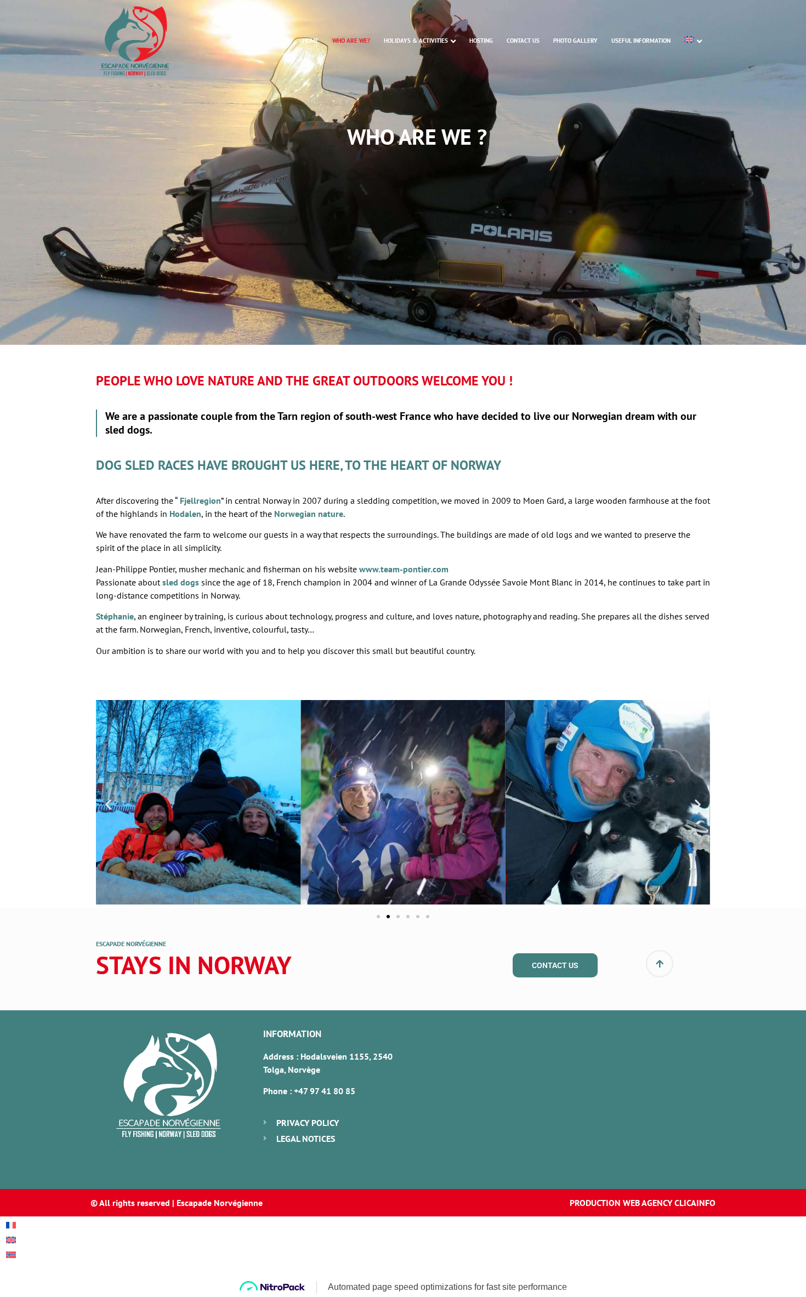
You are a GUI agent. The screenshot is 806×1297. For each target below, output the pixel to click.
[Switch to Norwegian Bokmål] (11, 1254)
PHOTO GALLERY (575, 40)
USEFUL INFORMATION (641, 40)
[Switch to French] (11, 1224)
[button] (108, 804)
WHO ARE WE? (351, 40)
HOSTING (481, 40)
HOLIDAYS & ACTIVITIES (416, 40)
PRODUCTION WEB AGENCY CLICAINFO (643, 1202)
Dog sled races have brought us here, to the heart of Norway (298, 465)
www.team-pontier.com (404, 569)
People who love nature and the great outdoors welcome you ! (304, 380)
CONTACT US (523, 40)
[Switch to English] (11, 1239)
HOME (311, 40)
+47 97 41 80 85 (324, 1090)
